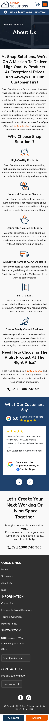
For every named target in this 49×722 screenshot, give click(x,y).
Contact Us (7, 603)
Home (7, 24)
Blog (3, 589)
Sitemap (29, 708)
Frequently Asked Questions (16, 610)
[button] (45, 4)
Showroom (7, 576)
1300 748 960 (21, 126)
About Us (6, 583)
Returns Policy (9, 623)
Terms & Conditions (11, 616)
